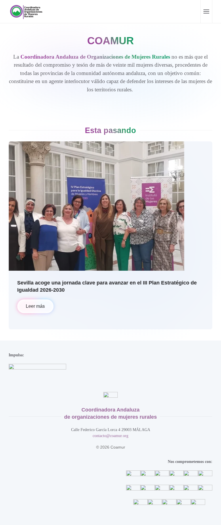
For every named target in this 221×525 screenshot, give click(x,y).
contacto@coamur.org (110, 436)
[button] (206, 11)
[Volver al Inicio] (27, 11)
